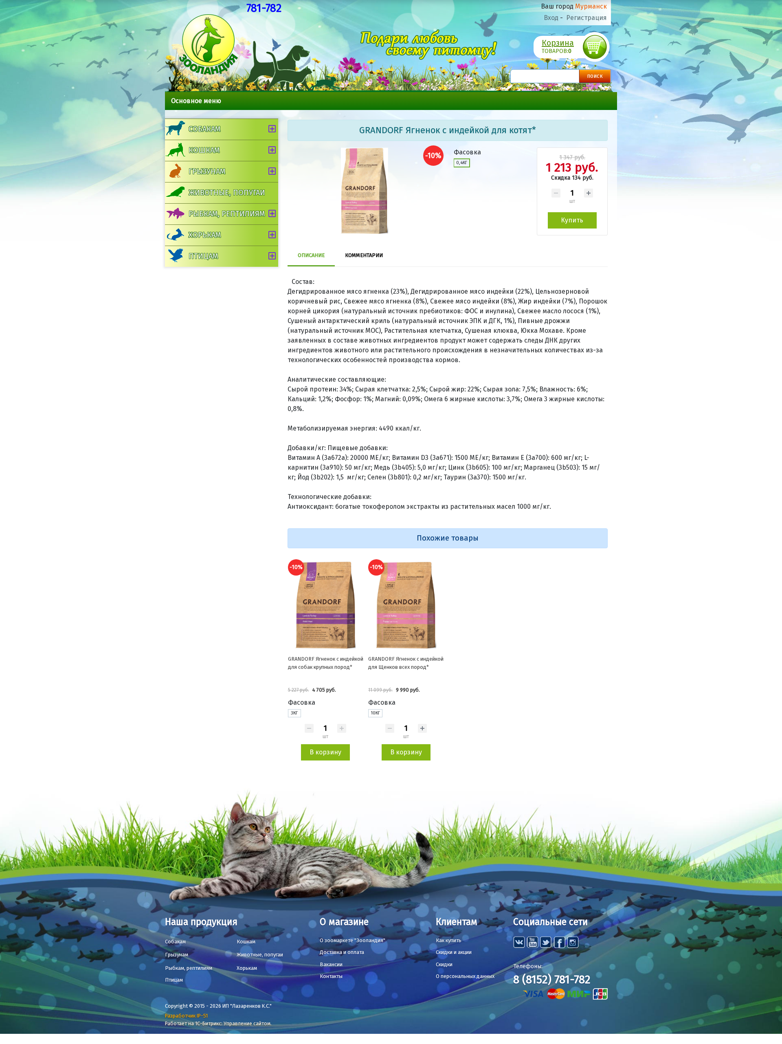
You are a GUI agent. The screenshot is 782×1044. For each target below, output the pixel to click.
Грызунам (207, 171)
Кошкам (204, 150)
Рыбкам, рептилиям (227, 213)
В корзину (325, 752)
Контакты (331, 976)
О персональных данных (465, 976)
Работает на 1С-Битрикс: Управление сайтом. (218, 1023)
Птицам (203, 256)
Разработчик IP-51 (186, 1016)
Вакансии (331, 964)
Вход (551, 18)
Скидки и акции (454, 952)
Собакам (204, 129)
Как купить (448, 940)
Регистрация (586, 18)
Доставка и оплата (342, 952)
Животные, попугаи (227, 192)
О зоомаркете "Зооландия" (352, 940)
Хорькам (205, 235)
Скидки (444, 964)
